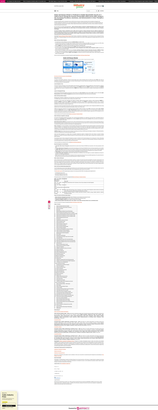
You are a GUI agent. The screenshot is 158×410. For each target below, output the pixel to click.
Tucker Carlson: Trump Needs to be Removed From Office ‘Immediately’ (112, 1)
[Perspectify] (49, 204)
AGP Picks (3, 1)
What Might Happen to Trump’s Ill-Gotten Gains (58, 1)
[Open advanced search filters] (99, 11)
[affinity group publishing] (49, 206)
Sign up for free (9, 405)
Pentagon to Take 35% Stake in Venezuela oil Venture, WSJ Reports (83, 1)
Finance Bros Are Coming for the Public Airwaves (11, 1)
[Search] (97, 11)
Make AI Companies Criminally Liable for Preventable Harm (34, 1)
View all (156, 1)
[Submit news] (49, 202)
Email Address (5, 402)
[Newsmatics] (49, 208)
